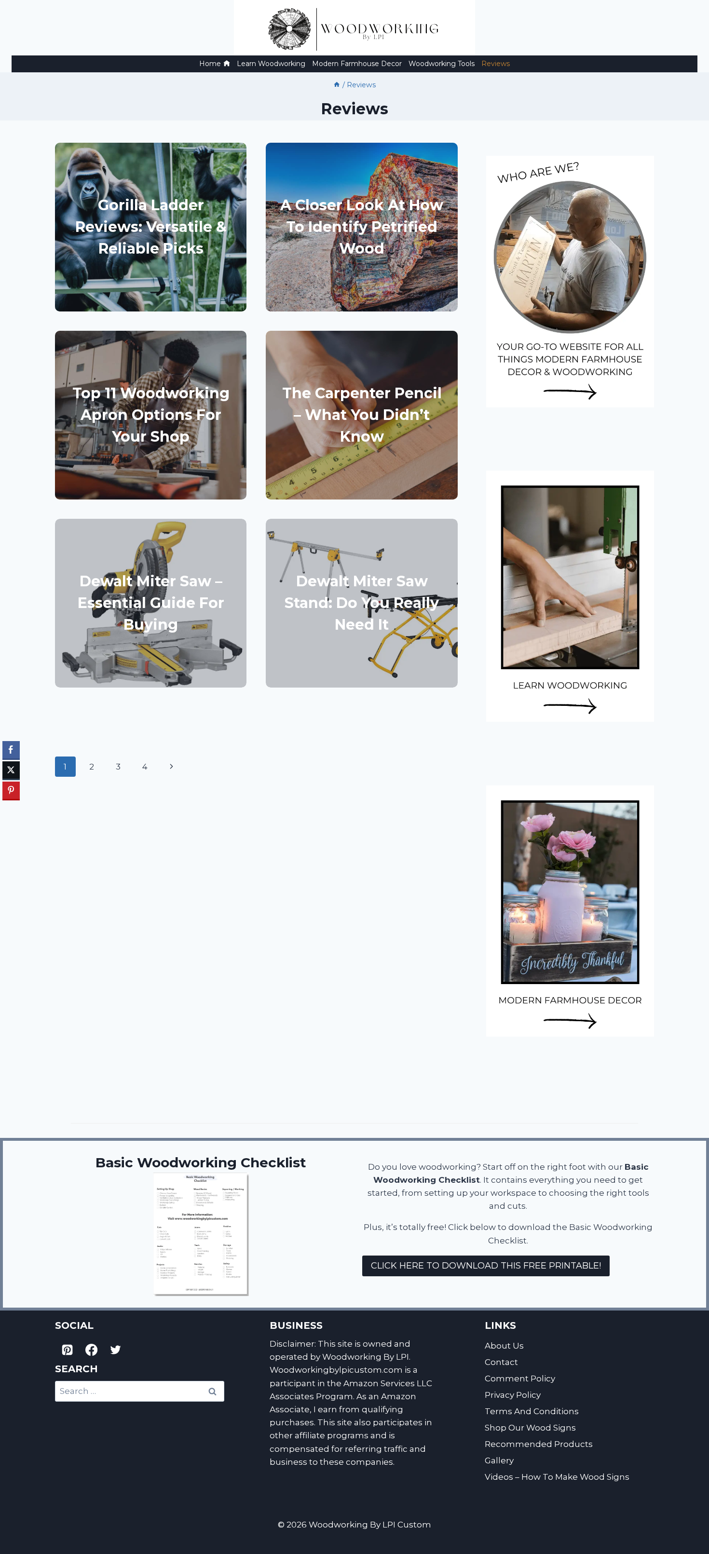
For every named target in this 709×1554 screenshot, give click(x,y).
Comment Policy (520, 1378)
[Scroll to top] (697, 1509)
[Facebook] (91, 1350)
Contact (501, 1362)
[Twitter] (116, 1350)
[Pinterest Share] (11, 790)
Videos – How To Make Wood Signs (557, 1477)
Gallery (499, 1460)
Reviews (495, 63)
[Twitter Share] (11, 770)
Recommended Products (539, 1444)
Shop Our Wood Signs (530, 1427)
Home (210, 63)
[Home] (336, 85)
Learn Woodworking (271, 63)
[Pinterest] (67, 1350)
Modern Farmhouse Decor (357, 63)
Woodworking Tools (442, 63)
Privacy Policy (513, 1395)
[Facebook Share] (11, 749)
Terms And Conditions (532, 1411)
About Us (504, 1346)
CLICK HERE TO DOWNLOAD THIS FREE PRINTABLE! (486, 1265)
